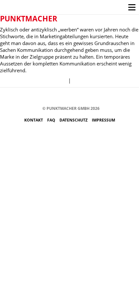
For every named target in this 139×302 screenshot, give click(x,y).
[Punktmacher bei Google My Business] (102, 97)
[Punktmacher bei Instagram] (44, 97)
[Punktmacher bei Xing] (83, 97)
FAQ (51, 120)
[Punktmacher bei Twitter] (54, 97)
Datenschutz (74, 120)
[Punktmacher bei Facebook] (34, 97)
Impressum (103, 120)
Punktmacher (28, 18)
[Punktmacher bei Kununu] (73, 97)
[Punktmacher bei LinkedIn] (93, 97)
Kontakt (34, 120)
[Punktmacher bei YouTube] (63, 97)
